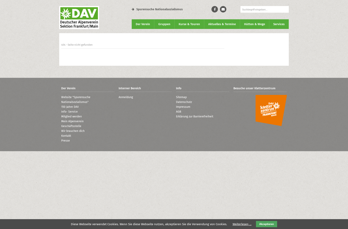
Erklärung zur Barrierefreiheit (194, 116)
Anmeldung (126, 97)
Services (279, 24)
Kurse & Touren (189, 24)
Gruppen (164, 24)
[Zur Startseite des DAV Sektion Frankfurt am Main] (79, 28)
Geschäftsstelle (71, 126)
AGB (178, 111)
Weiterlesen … (242, 224)
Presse (65, 140)
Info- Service (69, 111)
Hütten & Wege (254, 24)
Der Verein (143, 24)
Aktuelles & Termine (222, 24)
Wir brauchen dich (73, 131)
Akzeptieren (266, 224)
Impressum (183, 107)
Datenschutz (184, 102)
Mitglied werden (71, 116)
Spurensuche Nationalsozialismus (159, 9)
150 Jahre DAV (70, 107)
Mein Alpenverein (72, 121)
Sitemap (181, 97)
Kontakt (66, 136)
